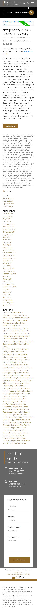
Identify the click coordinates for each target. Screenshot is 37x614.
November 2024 (9, 253)
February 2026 (8, 224)
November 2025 (9, 229)
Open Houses (8, 203)
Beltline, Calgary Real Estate (22, 138)
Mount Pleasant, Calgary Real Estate (17, 391)
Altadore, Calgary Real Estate (15, 315)
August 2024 (8, 261)
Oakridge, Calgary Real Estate (18, 168)
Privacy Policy (18, 572)
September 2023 (10, 274)
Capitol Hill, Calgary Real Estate (21, 41)
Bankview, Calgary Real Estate (15, 320)
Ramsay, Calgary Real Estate (22, 170)
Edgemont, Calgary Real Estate (11, 149)
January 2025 (8, 250)
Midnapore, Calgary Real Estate (15, 163)
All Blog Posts (8, 198)
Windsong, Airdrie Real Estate (15, 187)
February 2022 (8, 302)
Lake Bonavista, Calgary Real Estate (16, 156)
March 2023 (7, 281)
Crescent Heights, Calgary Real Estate (18, 341)
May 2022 (7, 295)
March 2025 (7, 247)
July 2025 (6, 237)
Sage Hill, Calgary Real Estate (22, 175)
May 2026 (7, 221)
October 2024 (8, 255)
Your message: (13, 537)
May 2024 (7, 266)
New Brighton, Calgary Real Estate (16, 394)
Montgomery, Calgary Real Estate (19, 164)
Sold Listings (8, 206)
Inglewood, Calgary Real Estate (15, 365)
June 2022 (7, 292)
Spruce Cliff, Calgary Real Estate (11, 180)
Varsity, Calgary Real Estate (21, 184)
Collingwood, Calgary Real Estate (16, 333)
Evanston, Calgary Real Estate (15, 150)
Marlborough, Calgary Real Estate (12, 159)
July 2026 (6, 219)
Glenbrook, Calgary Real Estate (15, 357)
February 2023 (8, 284)
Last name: (12, 516)
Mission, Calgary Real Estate (14, 386)
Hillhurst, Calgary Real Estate (11, 154)
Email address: (14, 527)
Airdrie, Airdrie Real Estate (17, 135)
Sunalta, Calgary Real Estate (14, 428)
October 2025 (8, 232)
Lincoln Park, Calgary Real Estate (16, 370)
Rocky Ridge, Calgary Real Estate (16, 173)
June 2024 (7, 263)
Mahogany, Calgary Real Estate (23, 157)
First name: (12, 506)
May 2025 (7, 242)
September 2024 (10, 258)
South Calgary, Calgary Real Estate (23, 178)
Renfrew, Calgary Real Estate (11, 171)
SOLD (32, 8)
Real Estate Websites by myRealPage (18, 574)
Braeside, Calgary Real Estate (11, 140)
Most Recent (8, 213)
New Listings (8, 201)
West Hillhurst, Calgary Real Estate (16, 441)
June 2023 (7, 279)
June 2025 (7, 240)
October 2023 (8, 271)
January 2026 (8, 226)
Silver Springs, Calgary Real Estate (16, 420)
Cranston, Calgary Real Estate (11, 145)
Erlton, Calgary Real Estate (13, 352)
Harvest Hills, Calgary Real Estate (23, 152)
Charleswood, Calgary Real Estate (16, 142)
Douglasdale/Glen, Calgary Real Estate (20, 147)
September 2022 (10, 287)
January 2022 (8, 305)
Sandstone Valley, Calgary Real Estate (13, 177)
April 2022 (7, 297)
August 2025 (8, 234)
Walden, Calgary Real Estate (10, 185)
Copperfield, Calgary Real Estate (23, 144)
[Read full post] (18, 24)
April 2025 (7, 245)
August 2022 (8, 289)
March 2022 (7, 300)
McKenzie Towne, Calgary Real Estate (18, 380)
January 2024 (8, 268)
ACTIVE (25, 8)
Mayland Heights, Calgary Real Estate (18, 378)
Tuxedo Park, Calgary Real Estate (16, 433)
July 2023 (6, 276)
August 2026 (8, 216)
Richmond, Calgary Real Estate (15, 407)
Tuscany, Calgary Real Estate (15, 182)
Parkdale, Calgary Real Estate (15, 399)
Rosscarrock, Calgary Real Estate (16, 412)
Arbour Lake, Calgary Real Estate (18, 136)
